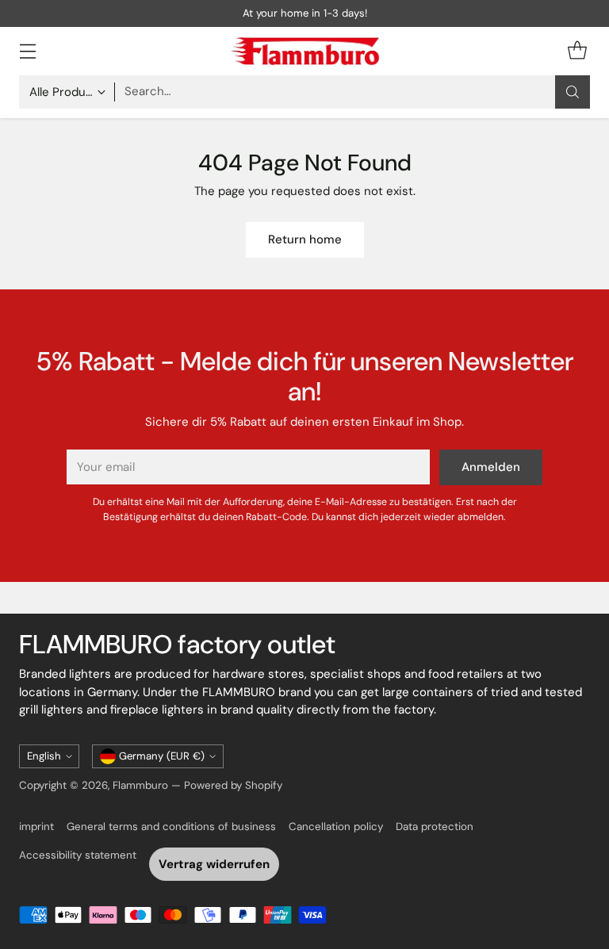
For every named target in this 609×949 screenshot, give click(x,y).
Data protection (434, 826)
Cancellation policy (336, 826)
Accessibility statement (77, 855)
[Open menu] (27, 51)
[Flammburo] (304, 51)
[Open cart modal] (577, 51)
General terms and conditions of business (171, 826)
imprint (36, 826)
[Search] (572, 92)
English (44, 756)
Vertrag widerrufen (214, 864)
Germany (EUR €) (162, 756)
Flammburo (140, 785)
